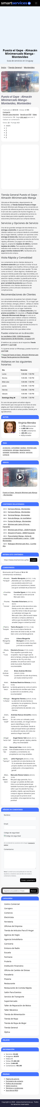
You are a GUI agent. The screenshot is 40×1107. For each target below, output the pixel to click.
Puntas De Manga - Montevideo (19, 521)
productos (6, 448)
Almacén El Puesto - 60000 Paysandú (21, 533)
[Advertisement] (20, 28)
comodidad (15, 448)
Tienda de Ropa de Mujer (15, 1023)
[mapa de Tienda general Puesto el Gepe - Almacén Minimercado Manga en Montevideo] (20, 356)
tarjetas (23, 448)
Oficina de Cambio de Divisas (17, 970)
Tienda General (15, 67)
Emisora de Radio (12, 948)
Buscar (33, 891)
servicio (22, 452)
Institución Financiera (13, 966)
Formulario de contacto (14, 1081)
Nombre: (7, 815)
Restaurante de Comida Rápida (18, 988)
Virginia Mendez (27, 422)
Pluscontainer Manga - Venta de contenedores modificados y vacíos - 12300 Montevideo (18, 538)
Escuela (7, 952)
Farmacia (8, 957)
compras (6, 455)
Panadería (8, 974)
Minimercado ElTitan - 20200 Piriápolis (22, 530)
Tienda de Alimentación (14, 1014)
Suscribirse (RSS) (12, 1090)
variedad (6, 452)
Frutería (7, 961)
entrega (16, 450)
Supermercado (10, 1001)
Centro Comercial (12, 904)
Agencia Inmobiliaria (13, 939)
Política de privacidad (13, 1083)
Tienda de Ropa (11, 1018)
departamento (24, 450)
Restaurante (9, 983)
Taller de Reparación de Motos (17, 1005)
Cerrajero (8, 908)
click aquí (23, 117)
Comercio (8, 913)
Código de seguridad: (12, 833)
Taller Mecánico (11, 1010)
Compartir (6, 112)
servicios (29, 452)
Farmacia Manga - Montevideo (19, 509)
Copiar (33, 560)
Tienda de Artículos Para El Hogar (19, 930)
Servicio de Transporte (14, 996)
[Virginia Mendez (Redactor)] (10, 427)
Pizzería (7, 979)
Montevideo (29, 67)
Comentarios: (9, 849)
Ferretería (8, 921)
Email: (6, 824)
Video (35, 114)
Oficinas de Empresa (13, 926)
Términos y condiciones (14, 1088)
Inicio (3, 67)
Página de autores (12, 1079)
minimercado (32, 448)
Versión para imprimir (11, 114)
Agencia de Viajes (12, 935)
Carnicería (8, 943)
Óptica (7, 1032)
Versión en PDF (25, 114)
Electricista (9, 917)
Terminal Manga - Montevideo (19, 515)
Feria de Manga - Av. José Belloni (19, 518)
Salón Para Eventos (12, 992)
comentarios (7, 450)
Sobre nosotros (11, 1086)
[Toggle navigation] (36, 3)
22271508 (12, 345)
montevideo (14, 452)
